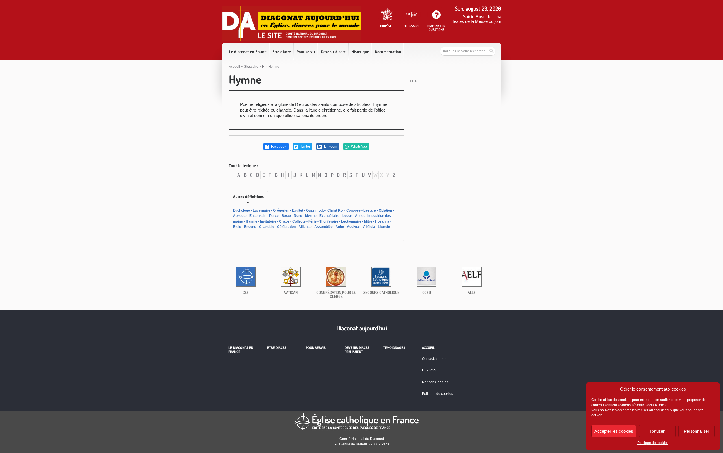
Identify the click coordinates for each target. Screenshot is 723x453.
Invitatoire (268, 221)
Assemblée (323, 227)
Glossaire (251, 67)
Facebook (278, 147)
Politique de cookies (652, 443)
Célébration (286, 227)
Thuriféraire (328, 221)
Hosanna (382, 221)
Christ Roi (335, 210)
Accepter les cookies (613, 431)
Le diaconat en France (248, 51)
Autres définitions (248, 196)
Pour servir (306, 51)
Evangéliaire (329, 216)
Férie (312, 221)
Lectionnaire (351, 221)
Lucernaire (261, 210)
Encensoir (257, 216)
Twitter (304, 147)
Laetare (369, 210)
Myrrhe (311, 216)
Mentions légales (435, 382)
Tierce (274, 216)
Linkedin (330, 147)
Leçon (347, 216)
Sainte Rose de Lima (482, 16)
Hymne (251, 221)
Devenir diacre (333, 51)
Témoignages (394, 348)
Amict (360, 216)
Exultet (297, 210)
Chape (284, 221)
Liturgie (384, 227)
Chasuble (266, 227)
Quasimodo (315, 210)
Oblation (385, 210)
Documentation (388, 51)
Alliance (305, 227)
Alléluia (369, 227)
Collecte (299, 221)
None (298, 216)
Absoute (240, 216)
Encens (250, 227)
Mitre (368, 221)
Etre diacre (281, 51)
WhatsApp (358, 147)
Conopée (353, 210)
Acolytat (353, 227)
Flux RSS (429, 370)
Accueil (234, 67)
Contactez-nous (434, 359)
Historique (360, 51)
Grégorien (281, 210)
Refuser (657, 431)
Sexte (286, 216)
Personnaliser (696, 431)
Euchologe (241, 210)
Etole (237, 227)
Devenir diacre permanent (357, 350)
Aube (340, 227)
